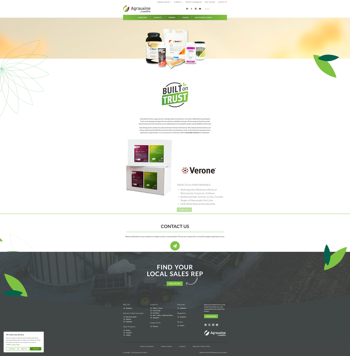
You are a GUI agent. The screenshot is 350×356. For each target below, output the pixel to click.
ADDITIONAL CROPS (203, 17)
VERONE (172, 17)
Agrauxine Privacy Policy (201, 346)
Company (182, 346)
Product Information (147, 346)
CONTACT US (222, 2)
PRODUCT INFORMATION (193, 2)
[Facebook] (187, 9)
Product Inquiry (166, 346)
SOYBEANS (142, 17)
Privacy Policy (15, 344)
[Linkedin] (196, 9)
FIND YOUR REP (210, 2)
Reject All (24, 349)
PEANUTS (158, 17)
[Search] (224, 9)
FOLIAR (185, 17)
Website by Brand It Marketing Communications (213, 352)
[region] (24, 342)
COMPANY (177, 2)
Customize (12, 349)
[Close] (42, 333)
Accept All (36, 349)
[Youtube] (200, 9)
